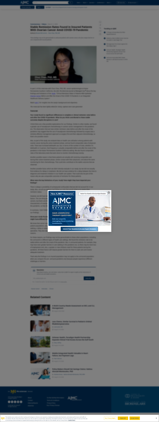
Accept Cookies (135, 418)
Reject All (122, 418)
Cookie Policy (71, 420)
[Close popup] (109, 192)
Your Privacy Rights (110, 418)
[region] (79, 418)
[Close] (156, 418)
